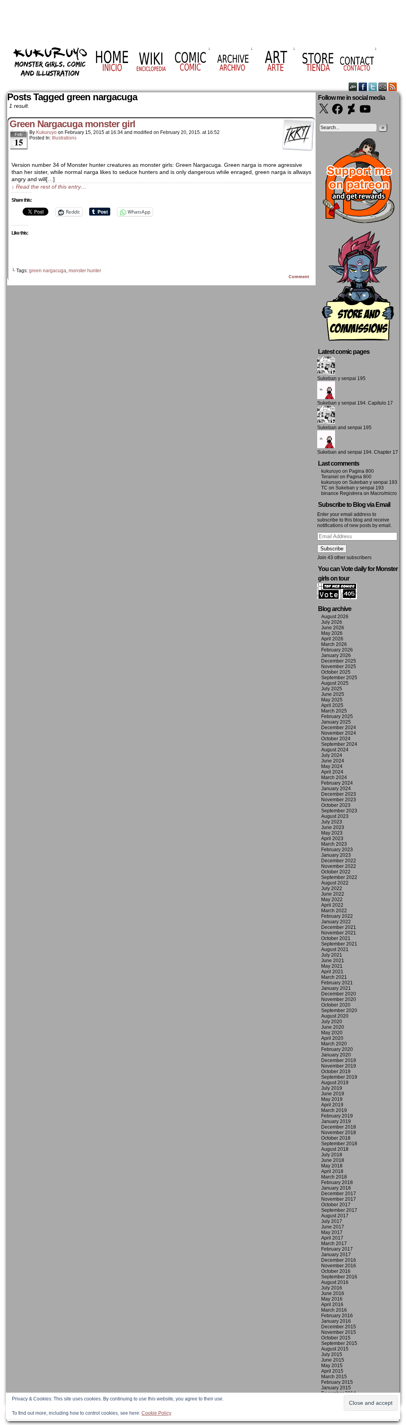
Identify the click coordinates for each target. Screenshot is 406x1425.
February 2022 (337, 916)
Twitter (373, 87)
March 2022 (334, 910)
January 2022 (336, 922)
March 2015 (334, 1376)
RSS (393, 87)
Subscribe (331, 549)
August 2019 (335, 1082)
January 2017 (336, 1254)
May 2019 (332, 1099)
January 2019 (336, 1121)
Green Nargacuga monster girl (72, 123)
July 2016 (331, 1288)
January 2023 (336, 855)
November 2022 (338, 866)
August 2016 (335, 1282)
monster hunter (85, 270)
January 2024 (336, 788)
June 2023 (332, 827)
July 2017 (331, 1221)
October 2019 (335, 1071)
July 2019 (331, 1088)
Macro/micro (383, 493)
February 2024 (337, 783)
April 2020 (332, 1038)
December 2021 (338, 927)
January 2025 (336, 722)
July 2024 (331, 755)
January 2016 (336, 1321)
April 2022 (332, 905)
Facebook (363, 87)
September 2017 (339, 1210)
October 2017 (335, 1204)
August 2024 (335, 750)
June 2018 (332, 1160)
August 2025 (335, 683)
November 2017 (338, 1199)
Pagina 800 (361, 471)
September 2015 (339, 1343)
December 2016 (338, 1260)
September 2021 (339, 944)
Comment (299, 276)
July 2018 (331, 1155)
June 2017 (332, 1227)
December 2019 (338, 1060)
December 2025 (338, 661)
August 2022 (335, 883)
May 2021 (332, 966)
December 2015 (338, 1326)
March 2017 (334, 1243)
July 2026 (331, 622)
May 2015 (332, 1365)
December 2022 (338, 860)
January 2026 (336, 655)
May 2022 (332, 899)
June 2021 (332, 960)
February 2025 (337, 716)
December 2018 (338, 1127)
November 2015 (338, 1332)
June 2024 (332, 761)
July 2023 (331, 822)
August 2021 (335, 949)
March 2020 (334, 1044)
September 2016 (339, 1277)
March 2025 (334, 711)
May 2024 (332, 766)
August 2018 (335, 1149)
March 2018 (334, 1177)
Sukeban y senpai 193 (373, 482)
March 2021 (334, 977)
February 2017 (337, 1249)
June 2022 (332, 894)
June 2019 (332, 1093)
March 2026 (334, 644)
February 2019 (337, 1116)
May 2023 (332, 833)
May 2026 (332, 633)
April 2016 (332, 1304)
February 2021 (337, 983)
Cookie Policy (156, 1413)
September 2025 (339, 677)
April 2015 (332, 1371)
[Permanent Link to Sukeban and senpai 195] (326, 422)
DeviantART (353, 87)
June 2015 (332, 1360)
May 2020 (332, 1032)
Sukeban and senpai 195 (344, 427)
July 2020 (331, 1021)
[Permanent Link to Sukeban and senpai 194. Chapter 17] (326, 446)
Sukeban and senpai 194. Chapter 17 (357, 452)
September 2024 (339, 744)
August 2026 (335, 616)
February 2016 (337, 1315)
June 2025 (332, 694)
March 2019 (334, 1110)
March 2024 (334, 777)
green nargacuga (47, 270)
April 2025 (332, 705)
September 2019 (339, 1077)
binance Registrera (341, 493)
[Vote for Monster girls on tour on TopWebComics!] (337, 597)
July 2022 (331, 888)
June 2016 (332, 1293)
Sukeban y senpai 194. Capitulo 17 (355, 403)
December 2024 (338, 727)
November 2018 (338, 1132)
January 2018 (336, 1188)
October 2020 (335, 1005)
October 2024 (335, 738)
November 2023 (338, 799)
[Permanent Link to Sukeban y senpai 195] (326, 373)
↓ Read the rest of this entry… (48, 186)
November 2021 (338, 933)
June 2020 (332, 1027)
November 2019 (338, 1066)
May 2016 (332, 1299)
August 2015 (335, 1349)
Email (383, 87)
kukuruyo (46, 132)
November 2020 (338, 999)
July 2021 (331, 955)
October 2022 (335, 872)
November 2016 (338, 1265)
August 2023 (335, 816)
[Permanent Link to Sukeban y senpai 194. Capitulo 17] (326, 397)
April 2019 (332, 1105)
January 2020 (336, 1055)
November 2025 (338, 666)
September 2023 (339, 811)
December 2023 (338, 794)
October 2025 (335, 672)
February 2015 (337, 1382)
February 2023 (337, 849)
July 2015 (331, 1354)
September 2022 (339, 877)
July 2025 (331, 688)
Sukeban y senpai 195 (341, 378)
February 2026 (337, 650)
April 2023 (332, 838)
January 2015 (336, 1388)
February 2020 (337, 1049)
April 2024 (332, 772)
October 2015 (335, 1338)
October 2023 (335, 805)
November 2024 (338, 733)
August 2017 (335, 1216)
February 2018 (337, 1182)
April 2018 (332, 1171)
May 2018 (332, 1166)
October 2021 (335, 938)
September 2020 (339, 1010)
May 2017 (332, 1232)
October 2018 (335, 1138)
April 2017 (332, 1238)
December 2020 (338, 994)
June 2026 (332, 627)
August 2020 (335, 1016)
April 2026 (332, 639)
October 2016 (335, 1271)
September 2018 (339, 1143)
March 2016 (334, 1310)
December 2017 (338, 1193)
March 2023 (334, 844)
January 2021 (336, 988)
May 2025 (332, 700)
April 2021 (332, 971)
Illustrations (64, 138)
